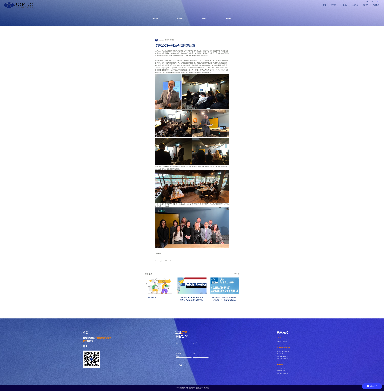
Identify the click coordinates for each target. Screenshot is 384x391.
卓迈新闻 (158, 254)
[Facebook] (84, 346)
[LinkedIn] (87, 346)
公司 (194, 353)
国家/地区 (179, 353)
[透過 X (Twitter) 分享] (161, 260)
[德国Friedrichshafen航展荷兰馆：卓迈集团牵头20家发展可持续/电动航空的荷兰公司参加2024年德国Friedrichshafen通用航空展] (192, 285)
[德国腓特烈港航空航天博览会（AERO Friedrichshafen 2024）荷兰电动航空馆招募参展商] (224, 285)
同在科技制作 (199, 388)
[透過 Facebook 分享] (156, 260)
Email (194, 343)
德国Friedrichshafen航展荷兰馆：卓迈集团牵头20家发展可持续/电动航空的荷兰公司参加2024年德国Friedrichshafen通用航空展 (192, 298)
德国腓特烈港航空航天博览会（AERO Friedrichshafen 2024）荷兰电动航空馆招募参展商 (224, 298)
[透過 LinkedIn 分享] (166, 260)
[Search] (367, 2)
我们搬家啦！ (152, 297)
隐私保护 (206, 388)
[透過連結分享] (171, 260)
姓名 (177, 343)
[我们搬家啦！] (159, 285)
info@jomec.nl (282, 342)
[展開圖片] (168, 91)
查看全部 (236, 274)
